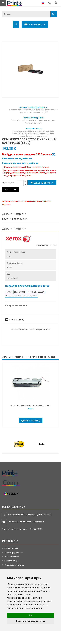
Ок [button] (30, 615)
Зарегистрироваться (13, 553)
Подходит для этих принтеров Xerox (20, 163)
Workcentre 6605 (30, 296)
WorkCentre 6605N (13, 296)
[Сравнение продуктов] (6, 189)
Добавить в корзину (43, 183)
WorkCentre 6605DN (36, 292)
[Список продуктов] (15, 189)
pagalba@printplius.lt (35, 522)
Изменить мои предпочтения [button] (30, 621)
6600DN (9, 292)
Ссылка (41, 245)
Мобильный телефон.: (25, 529)
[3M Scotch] (42, 444)
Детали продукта (14, 213)
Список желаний (11, 557)
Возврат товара (11, 561)
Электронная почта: (26, 522)
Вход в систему (11, 548)
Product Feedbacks (15, 219)
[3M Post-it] (19, 444)
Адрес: (30, 515)
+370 (36, 529)
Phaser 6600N (20, 292)
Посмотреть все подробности (17, 159)
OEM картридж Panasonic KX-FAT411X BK (32, 405)
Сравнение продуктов (14, 565)
